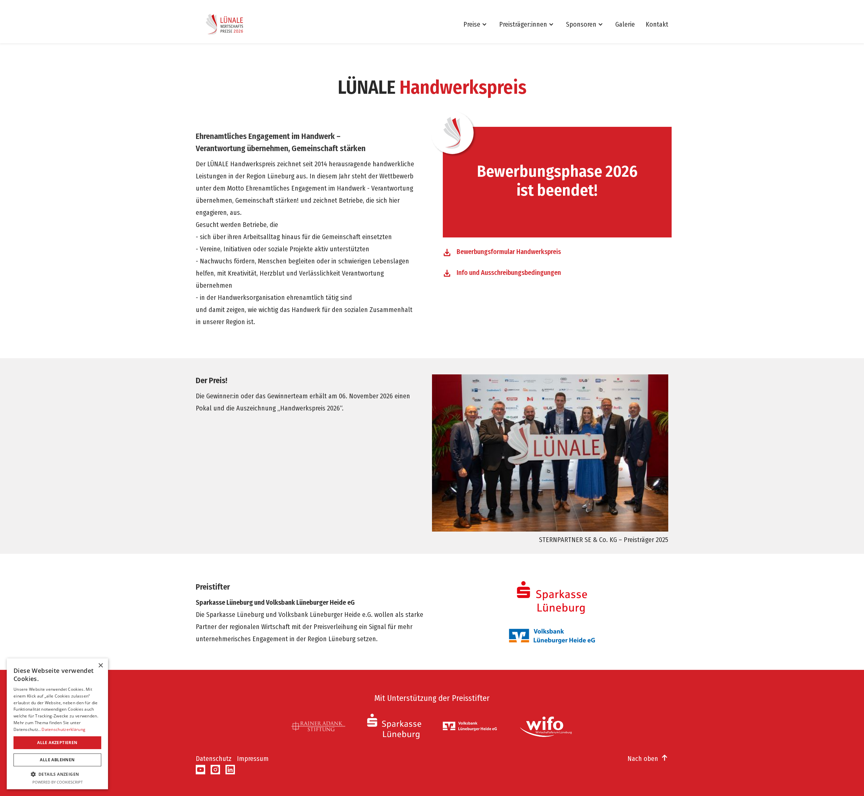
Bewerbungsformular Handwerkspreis (509, 252)
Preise (471, 24)
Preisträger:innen (523, 24)
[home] (226, 24)
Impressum (253, 759)
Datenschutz (214, 759)
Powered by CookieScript (57, 782)
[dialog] (57, 723)
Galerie (625, 24)
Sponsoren (581, 24)
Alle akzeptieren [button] (57, 742)
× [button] (100, 665)
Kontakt (657, 24)
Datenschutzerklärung (63, 729)
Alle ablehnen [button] (57, 760)
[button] (478, 24)
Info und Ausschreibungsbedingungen (509, 272)
